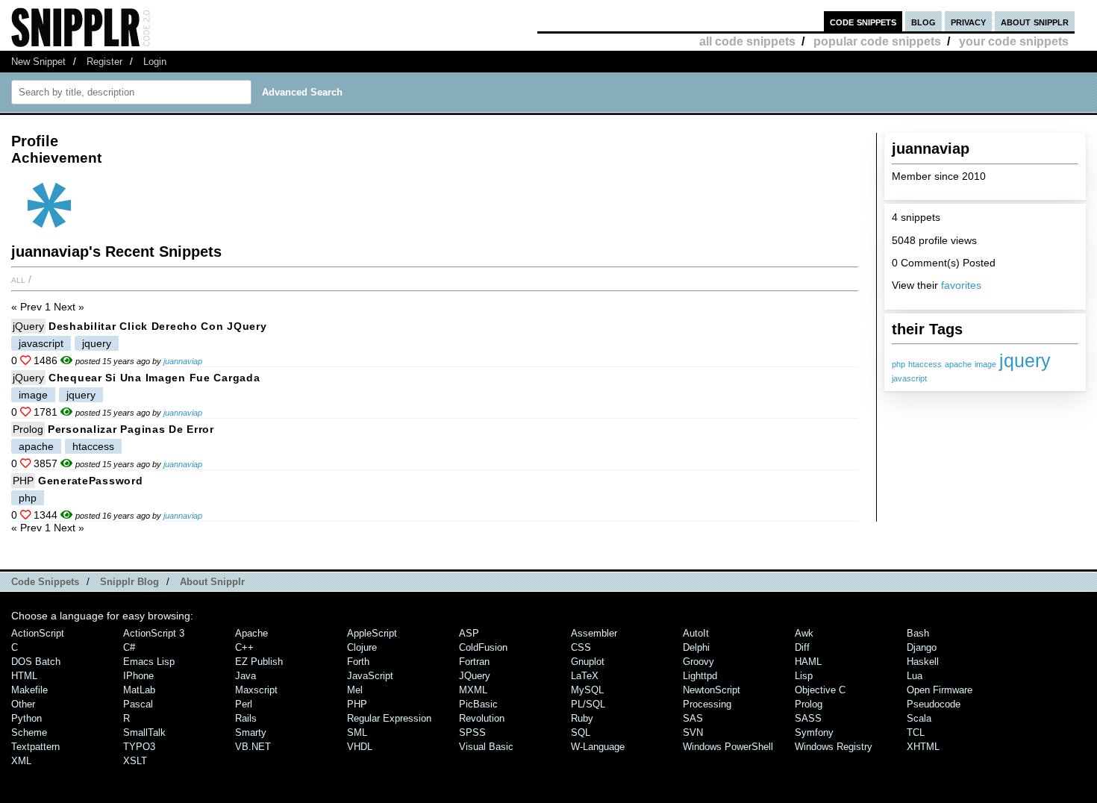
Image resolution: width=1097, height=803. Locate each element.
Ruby (582, 718)
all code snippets (747, 41)
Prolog (28, 429)
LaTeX (584, 675)
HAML (808, 661)
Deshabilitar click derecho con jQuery (158, 326)
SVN (693, 732)
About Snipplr (212, 581)
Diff (802, 647)
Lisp (804, 675)
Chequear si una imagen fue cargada (154, 378)
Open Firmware (939, 690)
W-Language (598, 746)
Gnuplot (587, 661)
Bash (918, 633)
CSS (581, 647)
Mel (355, 690)
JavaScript (370, 675)
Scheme (29, 732)
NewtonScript (711, 690)
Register (104, 61)
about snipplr (1035, 21)
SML (357, 732)
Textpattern (35, 746)
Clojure (362, 647)
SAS (693, 718)
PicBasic (478, 704)
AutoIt (696, 633)
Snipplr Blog (129, 581)
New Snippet (38, 61)
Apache (251, 633)
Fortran (474, 661)
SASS (808, 718)
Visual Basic (486, 746)
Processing (707, 704)
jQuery (28, 326)
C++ (244, 647)
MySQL (587, 690)
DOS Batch (35, 661)
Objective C (820, 690)
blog (923, 21)
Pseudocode (933, 704)
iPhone (138, 675)
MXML (473, 690)
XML (21, 760)
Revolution (481, 718)
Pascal (138, 704)
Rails (246, 718)
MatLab (139, 690)
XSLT (135, 760)
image (985, 364)
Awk (804, 633)
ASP (469, 633)
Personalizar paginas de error (131, 429)
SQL (580, 732)
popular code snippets (877, 41)
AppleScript (372, 633)
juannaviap (182, 361)
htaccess (925, 364)
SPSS (472, 732)
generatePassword (90, 481)
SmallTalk (144, 732)
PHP (23, 481)
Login (154, 61)
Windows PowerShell (728, 746)
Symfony (814, 732)
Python (26, 718)
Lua (914, 675)
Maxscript (256, 690)
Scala (919, 718)
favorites (961, 285)
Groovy (698, 661)
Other (23, 704)
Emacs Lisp (149, 661)
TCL (916, 732)
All (18, 279)
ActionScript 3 (153, 633)
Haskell (923, 661)
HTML (24, 675)
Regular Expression (389, 718)
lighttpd (700, 675)
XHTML (923, 746)
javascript (909, 378)
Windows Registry (833, 746)
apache (958, 364)
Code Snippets (45, 581)
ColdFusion (483, 647)
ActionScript (37, 633)
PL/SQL (588, 704)
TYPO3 (139, 746)
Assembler (594, 633)
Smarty (250, 732)
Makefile (29, 690)
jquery (1025, 360)
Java (245, 675)
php (898, 364)
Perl (243, 704)
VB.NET (253, 746)
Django (922, 647)
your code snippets (1014, 41)
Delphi (696, 647)
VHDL (359, 746)
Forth (358, 661)
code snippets (863, 21)
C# (129, 647)
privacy (968, 21)
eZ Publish (259, 661)
